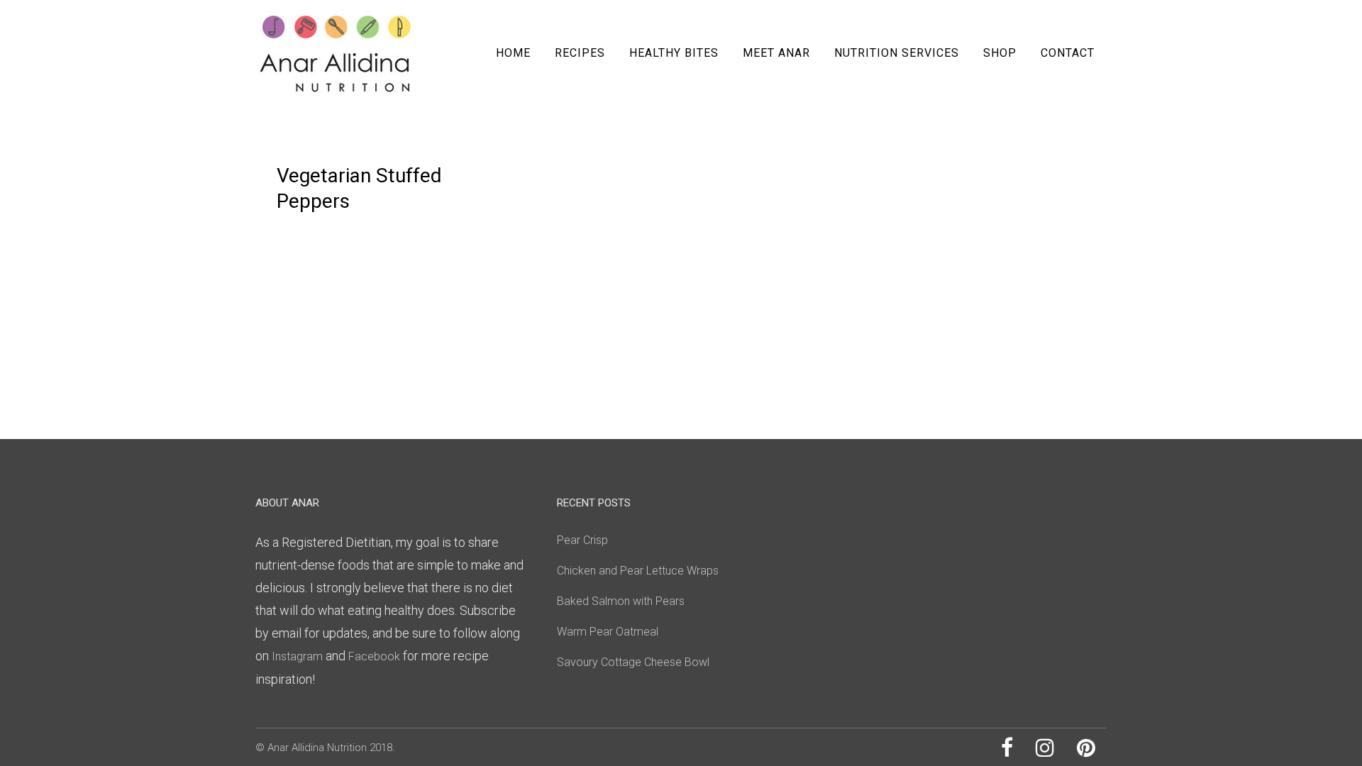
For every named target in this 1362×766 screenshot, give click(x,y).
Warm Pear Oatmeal (607, 631)
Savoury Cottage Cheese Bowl (633, 662)
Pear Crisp (582, 540)
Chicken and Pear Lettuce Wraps (638, 570)
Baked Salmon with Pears (621, 601)
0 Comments (412, 146)
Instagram (297, 656)
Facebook (375, 656)
